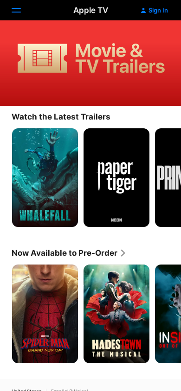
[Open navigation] (22, 10)
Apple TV (90, 10)
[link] (69, 253)
